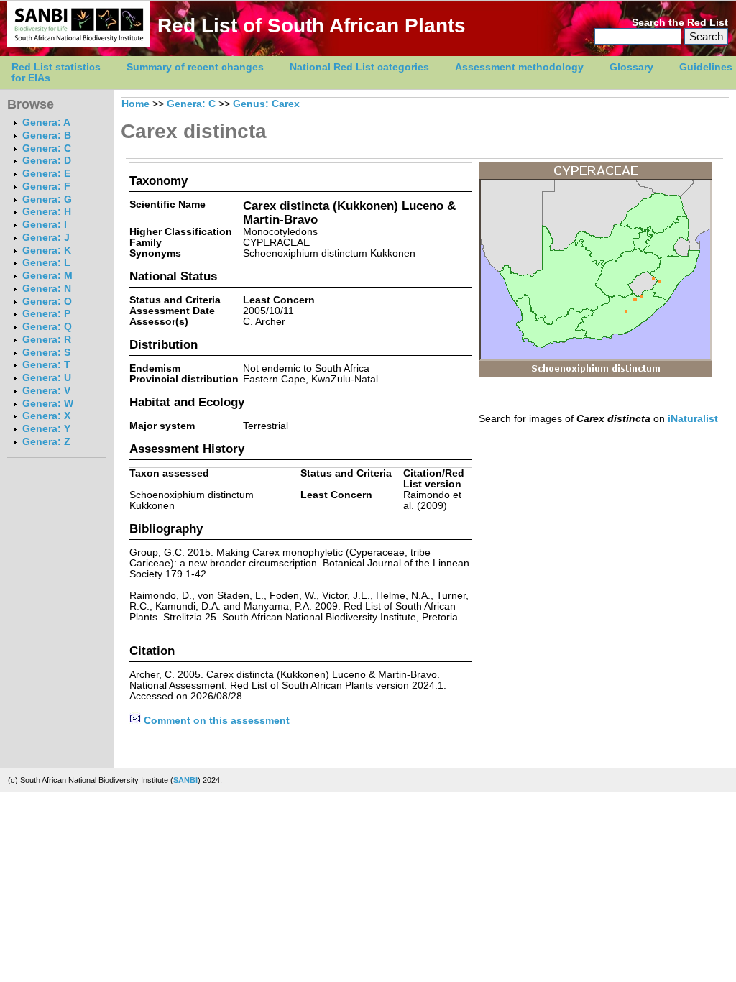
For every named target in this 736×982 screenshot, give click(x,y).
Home (135, 103)
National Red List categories (359, 67)
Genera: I (44, 224)
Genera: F (46, 186)
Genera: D (46, 160)
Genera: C (46, 148)
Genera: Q (47, 326)
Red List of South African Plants (311, 25)
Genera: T (46, 364)
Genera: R (46, 339)
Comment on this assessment (215, 720)
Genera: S (46, 352)
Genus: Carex (266, 103)
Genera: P (46, 313)
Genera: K (46, 250)
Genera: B (46, 135)
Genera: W (47, 403)
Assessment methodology (519, 67)
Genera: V (46, 390)
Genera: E (46, 173)
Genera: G (47, 199)
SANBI (185, 780)
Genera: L (46, 262)
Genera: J (46, 237)
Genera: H (46, 211)
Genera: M (47, 275)
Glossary (631, 67)
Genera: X (46, 415)
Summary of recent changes (195, 67)
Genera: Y (46, 428)
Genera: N (46, 288)
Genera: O (47, 301)
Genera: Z (46, 441)
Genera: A (46, 122)
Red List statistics (56, 67)
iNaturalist (693, 418)
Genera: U (46, 377)
